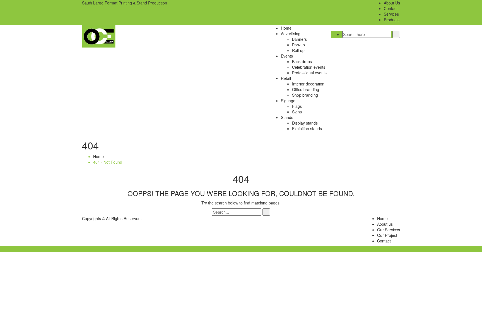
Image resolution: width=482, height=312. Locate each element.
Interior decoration (308, 84)
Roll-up (298, 50)
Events (287, 56)
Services (391, 14)
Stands (287, 117)
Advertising (290, 33)
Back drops (302, 61)
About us (385, 224)
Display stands (305, 123)
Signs (297, 112)
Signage (288, 100)
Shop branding (305, 95)
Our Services (388, 229)
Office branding (305, 89)
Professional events (309, 72)
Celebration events (308, 67)
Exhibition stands (307, 128)
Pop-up (298, 44)
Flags (297, 106)
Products (391, 19)
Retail (286, 78)
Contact (390, 8)
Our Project (387, 235)
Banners (299, 39)
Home (286, 28)
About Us (392, 3)
